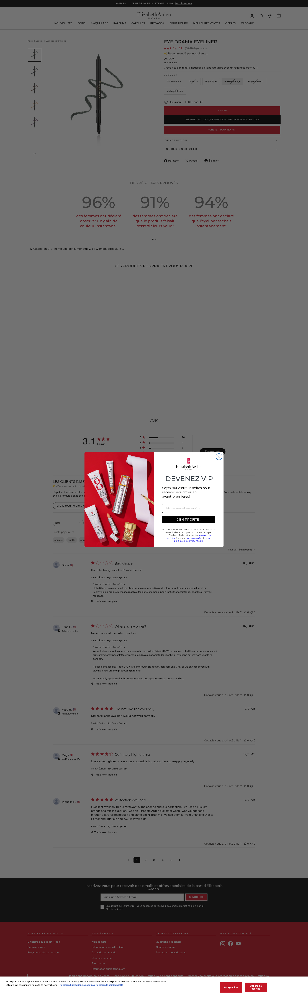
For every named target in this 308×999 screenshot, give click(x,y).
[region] (154, 988)
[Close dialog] (219, 457)
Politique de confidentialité (109, 985)
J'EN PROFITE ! (189, 519)
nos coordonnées (194, 538)
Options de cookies (256, 987)
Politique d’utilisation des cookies (77, 985)
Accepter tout (231, 987)
